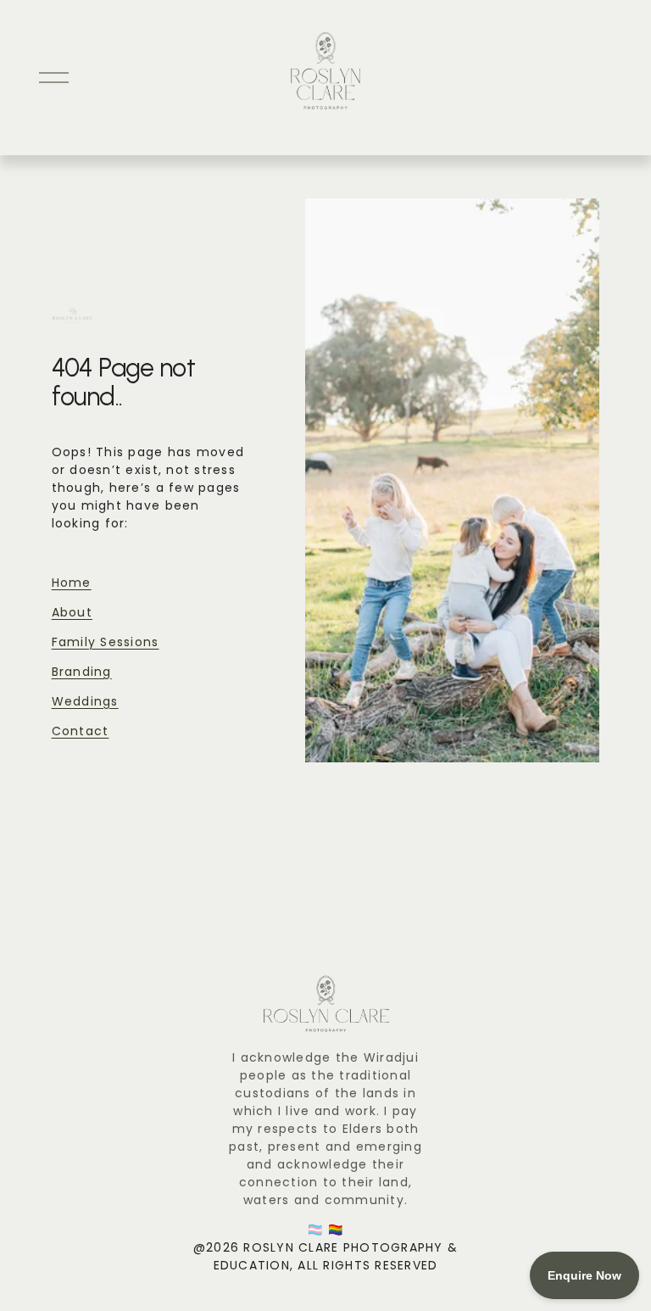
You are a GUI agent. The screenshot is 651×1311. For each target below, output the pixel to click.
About (72, 612)
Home (72, 582)
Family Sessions (105, 641)
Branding (82, 671)
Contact (80, 730)
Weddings (85, 701)
